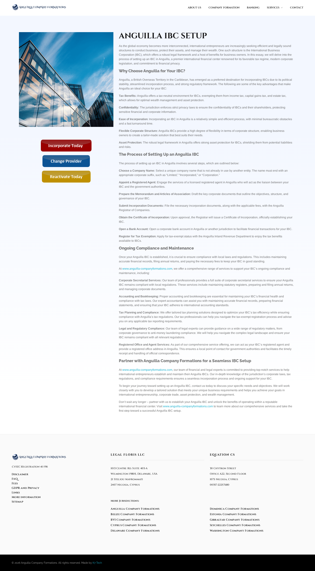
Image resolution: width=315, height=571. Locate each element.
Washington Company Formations (236, 531)
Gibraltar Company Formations (234, 520)
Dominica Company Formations (234, 509)
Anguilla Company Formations (135, 509)
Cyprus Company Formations (133, 525)
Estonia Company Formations (233, 514)
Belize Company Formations (132, 514)
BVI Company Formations (130, 520)
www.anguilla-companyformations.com (147, 268)
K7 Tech (97, 562)
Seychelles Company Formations (235, 525)
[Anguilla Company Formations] (39, 7)
